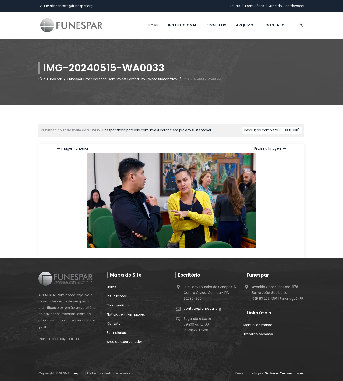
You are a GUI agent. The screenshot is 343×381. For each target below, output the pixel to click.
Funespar (75, 373)
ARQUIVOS (246, 25)
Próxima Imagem (268, 148)
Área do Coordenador (286, 6)
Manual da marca (257, 325)
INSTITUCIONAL (182, 25)
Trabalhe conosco (258, 334)
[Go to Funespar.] (40, 79)
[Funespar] (71, 25)
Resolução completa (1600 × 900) (272, 130)
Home (112, 287)
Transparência (118, 305)
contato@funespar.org (74, 6)
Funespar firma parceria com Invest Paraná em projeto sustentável (156, 130)
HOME (153, 25)
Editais (235, 6)
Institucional (117, 296)
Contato (114, 323)
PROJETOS (216, 25)
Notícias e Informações (126, 314)
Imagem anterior (74, 148)
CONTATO (275, 25)
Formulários (254, 6)
